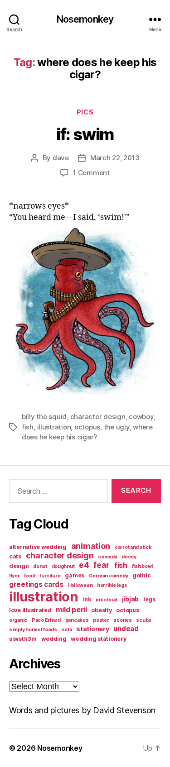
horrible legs (112, 585)
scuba (143, 620)
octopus (87, 427)
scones (122, 620)
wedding (54, 638)
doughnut (63, 566)
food (29, 576)
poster (101, 620)
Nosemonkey (85, 19)
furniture (50, 576)
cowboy (141, 416)
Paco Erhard (46, 620)
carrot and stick (133, 547)
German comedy (108, 576)
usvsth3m (23, 638)
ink (87, 599)
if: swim (84, 134)
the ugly (117, 427)
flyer (14, 576)
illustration (54, 427)
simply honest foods (33, 630)
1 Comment (91, 172)
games (74, 575)
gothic (141, 575)
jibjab (130, 599)
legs (149, 599)
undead (125, 628)
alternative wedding (38, 546)
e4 (84, 565)
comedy (107, 557)
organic (18, 620)
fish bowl (142, 566)
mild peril (71, 609)
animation (91, 546)
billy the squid (44, 416)
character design (98, 416)
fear (101, 565)
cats (15, 556)
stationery (92, 629)
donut (40, 566)
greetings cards (36, 584)
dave (61, 157)
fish (28, 427)
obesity (101, 610)
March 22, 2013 (114, 157)
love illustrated (30, 610)
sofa (67, 630)
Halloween (80, 585)
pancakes (77, 620)
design (19, 565)
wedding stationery (98, 638)
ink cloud (106, 600)
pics (85, 112)
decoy (128, 557)
